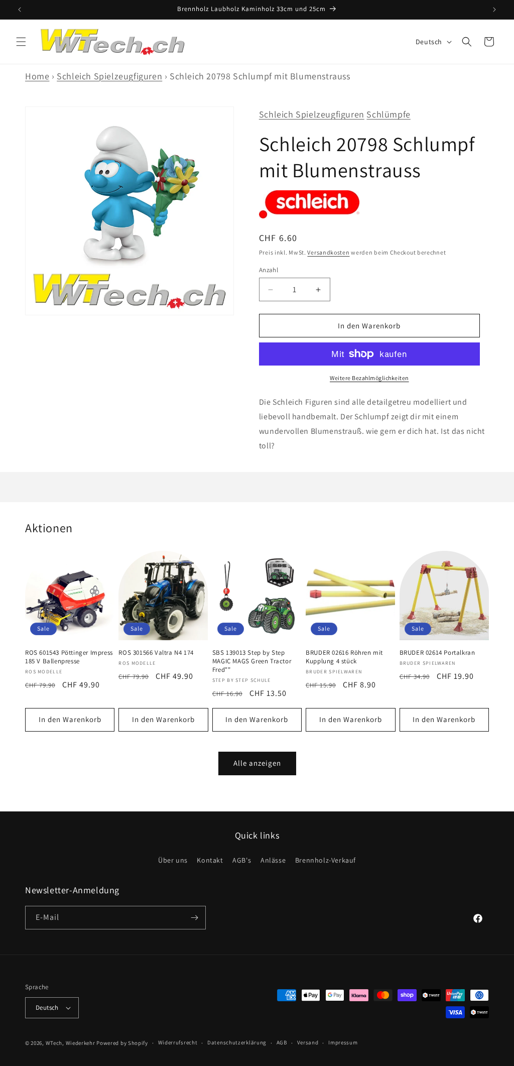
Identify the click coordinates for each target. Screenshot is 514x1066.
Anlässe (273, 860)
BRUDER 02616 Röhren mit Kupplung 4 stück (344, 657)
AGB (282, 1042)
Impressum (342, 1042)
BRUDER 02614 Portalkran (437, 653)
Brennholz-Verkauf (325, 860)
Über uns (173, 860)
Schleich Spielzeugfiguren (109, 76)
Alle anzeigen (257, 763)
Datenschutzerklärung (237, 1042)
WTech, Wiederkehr (70, 1042)
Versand (308, 1042)
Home (37, 76)
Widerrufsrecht (178, 1042)
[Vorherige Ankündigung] (20, 9)
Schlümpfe (388, 114)
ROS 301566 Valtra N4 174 (155, 653)
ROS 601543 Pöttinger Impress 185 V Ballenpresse (69, 657)
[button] (21, 42)
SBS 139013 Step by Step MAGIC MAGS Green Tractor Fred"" (251, 661)
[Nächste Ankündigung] (494, 9)
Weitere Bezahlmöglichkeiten (369, 378)
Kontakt (210, 860)
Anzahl (268, 270)
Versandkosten (328, 252)
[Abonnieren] (194, 917)
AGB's (241, 860)
